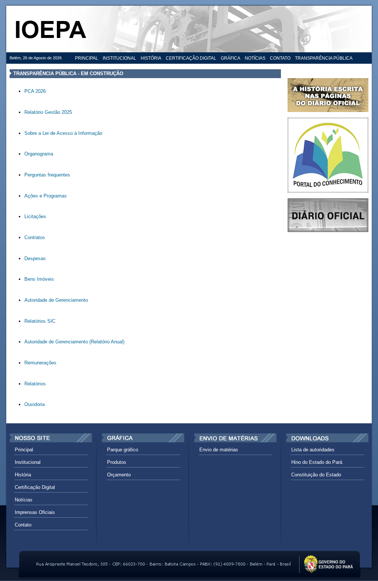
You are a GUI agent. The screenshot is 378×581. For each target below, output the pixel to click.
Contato (23, 525)
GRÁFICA (230, 58)
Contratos (34, 237)
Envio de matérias (218, 449)
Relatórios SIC (39, 321)
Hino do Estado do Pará (316, 462)
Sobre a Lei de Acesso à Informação (63, 133)
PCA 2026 (35, 91)
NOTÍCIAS (255, 58)
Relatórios (35, 383)
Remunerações (40, 362)
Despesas (35, 258)
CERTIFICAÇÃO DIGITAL (191, 58)
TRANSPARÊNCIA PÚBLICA (324, 58)
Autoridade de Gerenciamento (56, 300)
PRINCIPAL (86, 58)
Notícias (23, 500)
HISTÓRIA (151, 58)
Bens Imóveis (39, 279)
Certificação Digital (35, 487)
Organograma (38, 154)
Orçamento (119, 474)
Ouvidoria (34, 404)
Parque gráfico (122, 449)
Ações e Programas (45, 196)
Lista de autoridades (312, 449)
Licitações (35, 216)
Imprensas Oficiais (35, 512)
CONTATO (280, 58)
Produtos (116, 462)
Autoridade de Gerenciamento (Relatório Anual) (74, 341)
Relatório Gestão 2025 (48, 112)
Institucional (28, 462)
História (23, 474)
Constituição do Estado (316, 474)
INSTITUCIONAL (119, 58)
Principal (24, 449)
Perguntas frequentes (47, 175)
